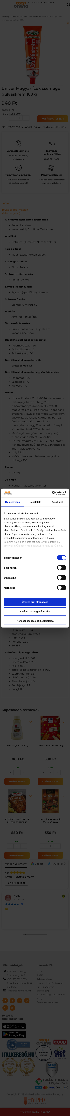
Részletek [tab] (35, 502)
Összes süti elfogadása (35, 602)
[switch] (61, 567)
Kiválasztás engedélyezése (35, 611)
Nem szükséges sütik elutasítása (35, 620)
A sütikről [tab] (57, 502)
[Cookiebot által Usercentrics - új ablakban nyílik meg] (52, 493)
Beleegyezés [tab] (12, 502)
